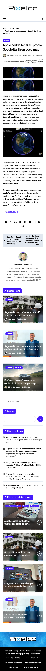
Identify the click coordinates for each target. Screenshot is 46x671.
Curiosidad (14, 62)
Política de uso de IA (30, 667)
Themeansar (35, 653)
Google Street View (41, 61)
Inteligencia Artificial (13, 506)
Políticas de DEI (14, 667)
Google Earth (28, 61)
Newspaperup (21, 653)
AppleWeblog (12, 211)
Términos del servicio (32, 662)
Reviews (25, 506)
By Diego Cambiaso (14, 55)
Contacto (9, 658)
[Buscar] (40, 419)
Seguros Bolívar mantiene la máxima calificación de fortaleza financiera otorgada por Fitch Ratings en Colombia (24, 476)
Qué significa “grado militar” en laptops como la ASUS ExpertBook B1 (24, 486)
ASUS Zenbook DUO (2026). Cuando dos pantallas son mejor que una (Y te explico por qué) (24, 439)
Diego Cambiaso (24, 264)
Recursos (15, 40)
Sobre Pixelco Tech (33, 658)
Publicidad (19, 658)
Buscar (10, 411)
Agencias (11, 319)
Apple (7, 62)
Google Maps (34, 61)
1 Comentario (37, 55)
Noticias (6, 40)
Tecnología (18, 367)
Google (21, 62)
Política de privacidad (13, 662)
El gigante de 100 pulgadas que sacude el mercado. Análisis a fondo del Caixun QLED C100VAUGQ (23, 465)
